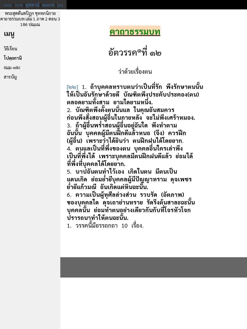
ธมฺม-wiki (12, 67)
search (48, 4)
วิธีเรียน (10, 48)
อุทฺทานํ (32, 4)
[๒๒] (72, 86)
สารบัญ (10, 76)
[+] (60, 4)
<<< (8, 4)
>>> (19, 4)
